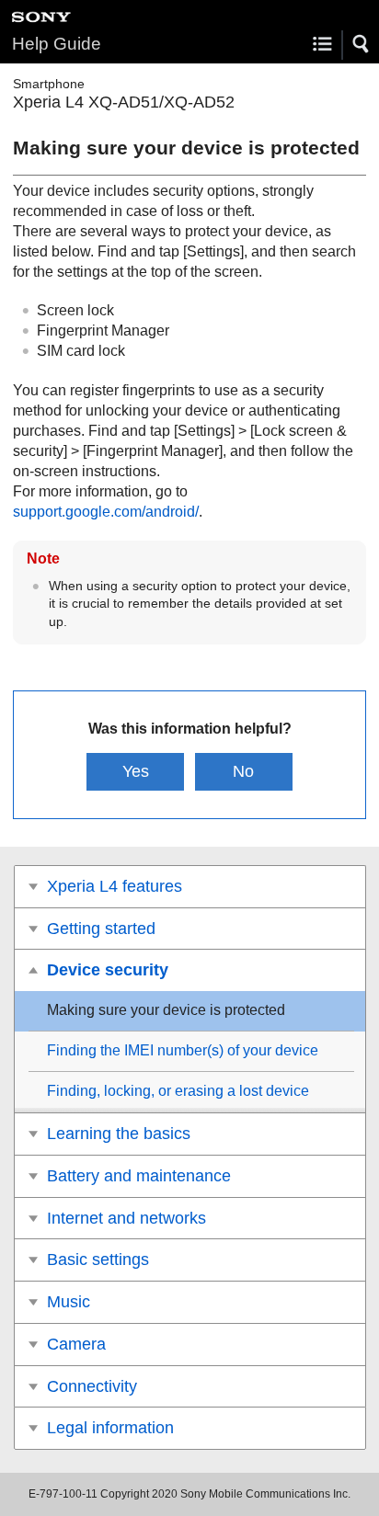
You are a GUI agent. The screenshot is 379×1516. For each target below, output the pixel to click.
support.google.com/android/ (106, 511)
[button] (361, 44)
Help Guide (56, 43)
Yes (135, 771)
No (243, 771)
